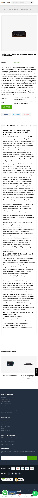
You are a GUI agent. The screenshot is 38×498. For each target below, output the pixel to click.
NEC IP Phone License (6, 403)
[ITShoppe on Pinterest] (16, 473)
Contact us (3, 397)
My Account (3, 424)
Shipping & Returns (5, 399)
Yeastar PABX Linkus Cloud (7, 407)
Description (11, 125)
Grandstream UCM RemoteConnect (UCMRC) (10, 410)
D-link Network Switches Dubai (28, 98)
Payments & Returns (5, 426)
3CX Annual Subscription (6, 412)
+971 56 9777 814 (9, 441)
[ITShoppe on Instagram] (19, 473)
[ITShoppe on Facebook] (9, 473)
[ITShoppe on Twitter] (12, 473)
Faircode (19, 491)
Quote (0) (36, 372)
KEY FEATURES (24, 125)
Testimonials (4, 421)
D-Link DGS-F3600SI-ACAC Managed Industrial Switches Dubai (28, 377)
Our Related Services (5, 430)
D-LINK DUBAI (17, 98)
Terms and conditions (6, 401)
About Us (3, 419)
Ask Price (6, 107)
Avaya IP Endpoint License (7, 405)
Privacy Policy (4, 428)
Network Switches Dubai (19, 99)
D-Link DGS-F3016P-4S (19, 102)
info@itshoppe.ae (9, 444)
